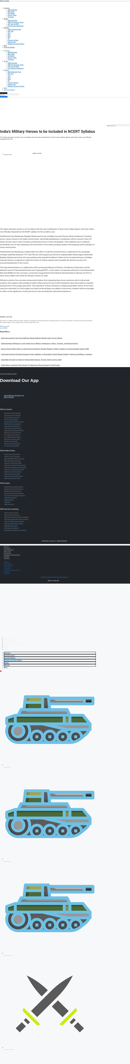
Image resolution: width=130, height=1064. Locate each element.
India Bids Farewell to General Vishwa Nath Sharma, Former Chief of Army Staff (31, 360)
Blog (5, 45)
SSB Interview (12, 10)
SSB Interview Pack (14, 29)
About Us (6, 546)
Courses (7, 8)
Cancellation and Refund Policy (12, 555)
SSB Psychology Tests (16, 22)
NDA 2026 (11, 12)
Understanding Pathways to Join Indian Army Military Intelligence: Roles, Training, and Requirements (39, 343)
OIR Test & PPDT (13, 24)
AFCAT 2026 (12, 15)
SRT (9, 35)
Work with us (7, 548)
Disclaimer (6, 556)
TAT (9, 33)
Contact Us (7, 558)
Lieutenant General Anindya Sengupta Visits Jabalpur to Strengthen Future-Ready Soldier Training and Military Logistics (46, 354)
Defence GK (12, 42)
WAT (9, 37)
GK (9, 38)
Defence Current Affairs (16, 44)
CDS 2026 (11, 13)
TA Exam (11, 17)
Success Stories (9, 47)
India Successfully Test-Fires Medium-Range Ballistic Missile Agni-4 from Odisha (31, 338)
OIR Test (11, 31)
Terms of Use (7, 551)
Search (4, 93)
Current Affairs (13, 40)
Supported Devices (9, 550)
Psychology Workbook (15, 26)
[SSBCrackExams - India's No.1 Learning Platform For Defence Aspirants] (6, 4)
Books (6, 19)
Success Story (9, 640)
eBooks (6, 28)
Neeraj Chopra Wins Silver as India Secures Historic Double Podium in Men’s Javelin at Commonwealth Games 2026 (45, 349)
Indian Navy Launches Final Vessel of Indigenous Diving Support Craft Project (30, 365)
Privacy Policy (7, 553)
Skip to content (4, 1)
